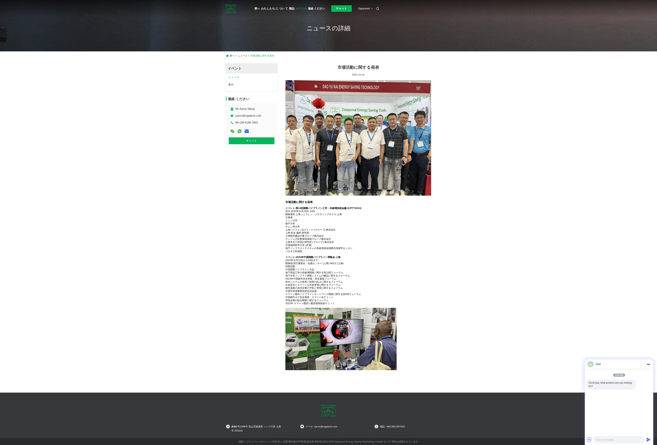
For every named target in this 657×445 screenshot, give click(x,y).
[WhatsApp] (239, 131)
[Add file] (589, 439)
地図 (241, 441)
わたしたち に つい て (274, 8)
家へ (257, 8)
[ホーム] (230, 8)
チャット (341, 8)
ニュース (242, 55)
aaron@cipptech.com (248, 115)
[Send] (648, 439)
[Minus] (648, 364)
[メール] (246, 131)
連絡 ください (316, 8)
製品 (292, 8)
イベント (301, 8)
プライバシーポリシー (258, 441)
